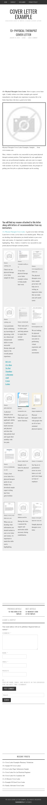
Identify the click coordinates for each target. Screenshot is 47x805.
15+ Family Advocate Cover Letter (13, 785)
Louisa (23, 38)
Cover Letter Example (23, 14)
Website (5, 671)
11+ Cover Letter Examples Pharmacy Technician (17, 762)
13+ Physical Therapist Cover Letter (13, 232)
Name (5, 653)
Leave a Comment (32, 38)
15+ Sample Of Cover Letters (11, 766)
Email (5, 662)
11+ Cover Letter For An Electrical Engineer (16, 772)
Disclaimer (22, 2)
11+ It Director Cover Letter (11, 779)
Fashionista (19, 802)
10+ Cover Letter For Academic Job (13, 776)
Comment (6, 633)
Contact (13, 2)
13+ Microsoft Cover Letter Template (32, 613)
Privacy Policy (33, 2)
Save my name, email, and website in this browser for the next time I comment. (23, 683)
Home (5, 2)
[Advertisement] (23, 65)
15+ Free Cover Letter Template (15, 613)
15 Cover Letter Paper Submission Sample (15, 769)
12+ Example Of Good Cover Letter (13, 782)
